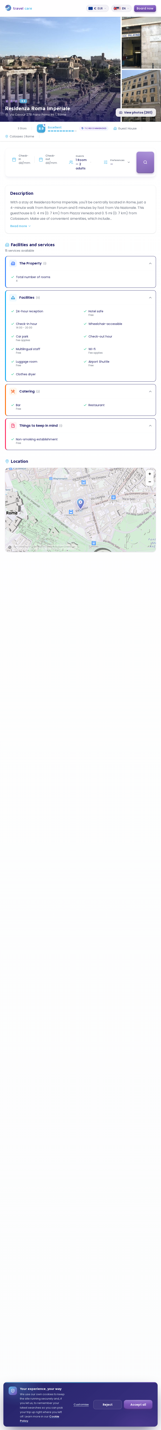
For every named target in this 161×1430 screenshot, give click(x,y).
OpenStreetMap (66, 546)
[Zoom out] (150, 482)
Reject (108, 1405)
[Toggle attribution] (9, 547)
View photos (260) (138, 112)
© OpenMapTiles (37, 546)
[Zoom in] (150, 474)
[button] (80, 504)
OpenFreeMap (20, 546)
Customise (81, 1404)
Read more (18, 226)
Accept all (138, 1405)
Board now (145, 8)
